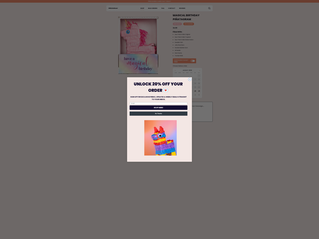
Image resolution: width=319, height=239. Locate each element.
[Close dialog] (189, 79)
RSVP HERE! (158, 107)
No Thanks (158, 113)
